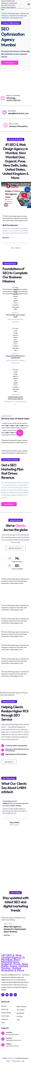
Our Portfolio (5, 1016)
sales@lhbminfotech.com (18, 113)
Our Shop (19, 1016)
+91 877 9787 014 (13, 100)
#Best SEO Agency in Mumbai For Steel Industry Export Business (15, 929)
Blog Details (20, 1013)
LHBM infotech (11, 1058)
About (8, 1061)
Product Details (6, 1013)
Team (3, 1023)
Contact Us (4, 1019)
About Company (22, 1006)
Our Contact (20, 1010)
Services (4, 1006)
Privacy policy (16, 1061)
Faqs (18, 1020)
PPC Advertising (9, 227)
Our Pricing (4, 1009)
